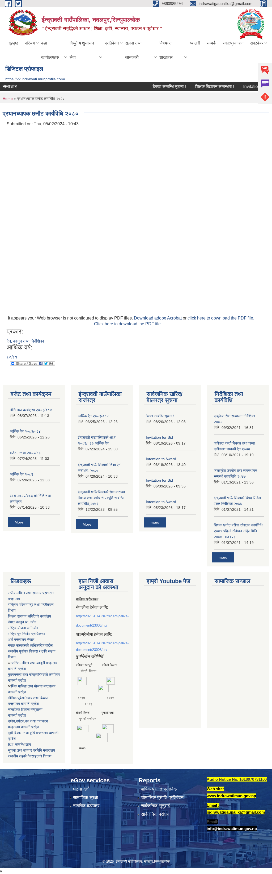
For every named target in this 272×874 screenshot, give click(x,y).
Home (8, 98)
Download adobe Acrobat (158, 318)
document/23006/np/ (91, 625)
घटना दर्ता (81, 789)
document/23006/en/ (91, 650)
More (19, 522)
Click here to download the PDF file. (128, 324)
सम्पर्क (211, 43)
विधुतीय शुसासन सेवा (82, 50)
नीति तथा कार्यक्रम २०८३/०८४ (31, 410)
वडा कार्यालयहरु (50, 50)
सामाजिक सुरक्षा (85, 797)
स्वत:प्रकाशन (233, 43)
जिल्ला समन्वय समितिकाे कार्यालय (29, 616)
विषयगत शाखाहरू (166, 50)
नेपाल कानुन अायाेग (22, 622)
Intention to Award (161, 459)
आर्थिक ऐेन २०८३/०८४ (25, 431)
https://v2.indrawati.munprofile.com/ (35, 79)
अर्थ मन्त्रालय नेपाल (21, 639)
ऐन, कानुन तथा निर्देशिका (25, 341)
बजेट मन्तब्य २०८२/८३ (25, 453)
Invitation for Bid (250, 86)
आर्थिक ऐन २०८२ (21, 474)
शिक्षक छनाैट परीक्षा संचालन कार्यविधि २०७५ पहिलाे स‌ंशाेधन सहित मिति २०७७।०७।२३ (238, 531)
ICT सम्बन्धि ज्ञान (19, 744)
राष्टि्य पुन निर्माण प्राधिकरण (26, 634)
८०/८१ (12, 357)
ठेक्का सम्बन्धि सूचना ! (160, 86)
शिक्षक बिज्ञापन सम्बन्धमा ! (206, 86)
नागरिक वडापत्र (86, 805)
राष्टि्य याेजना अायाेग (23, 628)
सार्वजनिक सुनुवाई (155, 805)
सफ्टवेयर (257, 43)
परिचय (30, 43)
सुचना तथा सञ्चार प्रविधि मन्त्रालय (31, 750)
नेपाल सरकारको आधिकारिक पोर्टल (30, 645)
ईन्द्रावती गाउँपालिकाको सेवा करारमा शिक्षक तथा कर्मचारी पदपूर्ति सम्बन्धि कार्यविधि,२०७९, (101, 498)
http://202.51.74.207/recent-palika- (102, 616)
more (155, 522)
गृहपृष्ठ (13, 43)
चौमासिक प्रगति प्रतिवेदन (162, 797)
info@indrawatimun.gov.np (232, 828)
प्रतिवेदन (112, 43)
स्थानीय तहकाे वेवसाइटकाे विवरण (30, 756)
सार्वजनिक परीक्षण (155, 814)
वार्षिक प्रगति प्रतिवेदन (159, 789)
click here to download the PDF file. (221, 318)
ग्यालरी (195, 43)
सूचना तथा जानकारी (133, 50)
